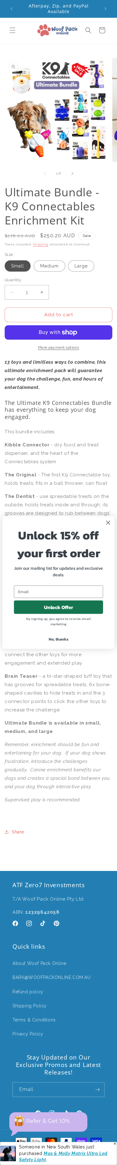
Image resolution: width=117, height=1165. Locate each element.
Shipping (40, 244)
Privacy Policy (27, 1033)
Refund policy (27, 991)
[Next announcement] (105, 9)
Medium (49, 265)
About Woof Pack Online (39, 963)
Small (17, 265)
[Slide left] (45, 173)
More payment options (58, 347)
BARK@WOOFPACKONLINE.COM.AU (51, 977)
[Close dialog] (108, 522)
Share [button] (18, 831)
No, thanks (58, 639)
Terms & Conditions (34, 1019)
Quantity (13, 280)
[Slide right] (72, 173)
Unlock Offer (58, 607)
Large (81, 265)
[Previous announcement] (11, 9)
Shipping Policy (29, 1005)
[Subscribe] (97, 1089)
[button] (12, 30)
